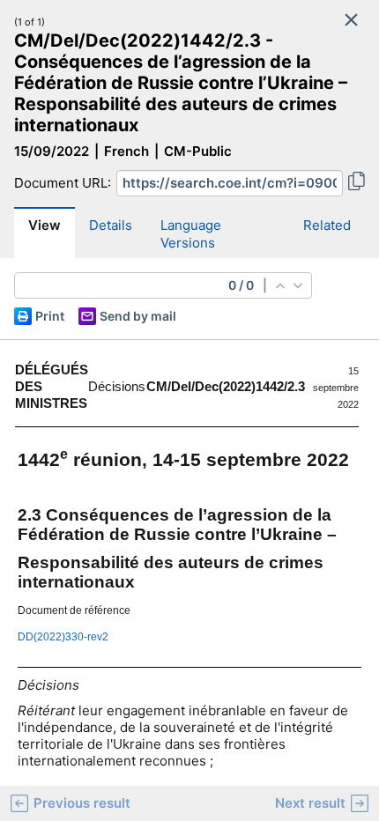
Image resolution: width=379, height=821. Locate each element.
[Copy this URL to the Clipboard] (356, 183)
